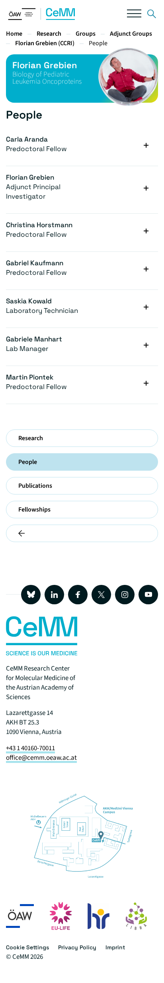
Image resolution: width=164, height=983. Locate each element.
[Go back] (82, 533)
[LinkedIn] (54, 594)
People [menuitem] (27, 462)
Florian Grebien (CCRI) (44, 43)
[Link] (151, 15)
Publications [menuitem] (35, 485)
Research (49, 33)
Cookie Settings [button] (27, 947)
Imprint (115, 947)
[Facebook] (78, 594)
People (98, 43)
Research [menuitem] (30, 438)
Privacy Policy (77, 947)
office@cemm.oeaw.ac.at (41, 758)
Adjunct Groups (131, 33)
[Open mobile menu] (134, 15)
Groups (86, 33)
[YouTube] (148, 594)
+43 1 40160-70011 (30, 748)
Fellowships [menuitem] (34, 509)
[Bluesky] (31, 594)
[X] (101, 594)
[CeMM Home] (42, 18)
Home (14, 33)
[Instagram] (125, 594)
